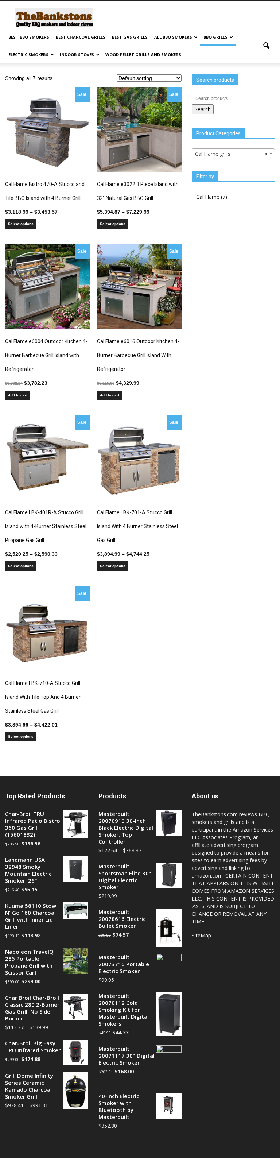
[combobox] (233, 153)
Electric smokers (28, 54)
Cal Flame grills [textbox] (231, 153)
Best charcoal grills (80, 37)
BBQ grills (215, 37)
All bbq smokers (173, 37)
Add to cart (17, 395)
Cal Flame (207, 196)
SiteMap (201, 935)
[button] (266, 46)
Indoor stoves (77, 54)
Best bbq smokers (28, 37)
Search (203, 109)
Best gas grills (130, 37)
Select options (21, 224)
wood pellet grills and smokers (143, 54)
